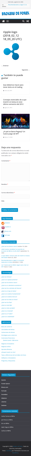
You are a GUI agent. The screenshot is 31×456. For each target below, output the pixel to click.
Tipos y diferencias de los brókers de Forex (13, 355)
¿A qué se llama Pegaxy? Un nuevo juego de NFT (14, 132)
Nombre (4, 184)
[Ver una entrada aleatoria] (27, 21)
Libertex (3, 402)
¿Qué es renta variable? (8, 308)
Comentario (5, 161)
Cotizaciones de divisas (8, 332)
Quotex (3, 380)
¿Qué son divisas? (6, 277)
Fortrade (3, 391)
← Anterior (5, 66)
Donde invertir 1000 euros (10, 340)
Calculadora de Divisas (7, 329)
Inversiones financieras (8, 338)
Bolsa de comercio (6, 326)
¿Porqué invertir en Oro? (8, 352)
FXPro (13, 416)
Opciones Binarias (6, 349)
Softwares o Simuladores (8, 358)
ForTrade (7, 235)
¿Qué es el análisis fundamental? (10, 294)
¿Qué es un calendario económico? (11, 285)
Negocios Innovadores (7, 343)
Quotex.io (8, 227)
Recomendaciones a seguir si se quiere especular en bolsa (17, 5)
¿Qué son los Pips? (6, 302)
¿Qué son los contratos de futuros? (11, 288)
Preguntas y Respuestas (8, 361)
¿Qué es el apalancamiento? (9, 279)
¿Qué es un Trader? (7, 314)
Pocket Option (5, 383)
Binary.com (7, 231)
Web (2, 201)
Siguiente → (26, 70)
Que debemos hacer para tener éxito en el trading (13, 86)
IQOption (7, 223)
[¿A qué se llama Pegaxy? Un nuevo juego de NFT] (15, 115)
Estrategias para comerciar (9, 335)
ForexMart (4, 394)
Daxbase (3, 405)
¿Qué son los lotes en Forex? (9, 299)
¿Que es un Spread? (7, 311)
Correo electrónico (8, 193)
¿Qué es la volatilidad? (7, 316)
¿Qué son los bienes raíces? (9, 246)
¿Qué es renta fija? (6, 305)
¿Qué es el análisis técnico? (9, 297)
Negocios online (6, 346)
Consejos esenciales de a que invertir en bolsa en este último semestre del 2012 (14, 102)
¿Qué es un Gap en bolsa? (8, 291)
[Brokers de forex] (3, 21)
